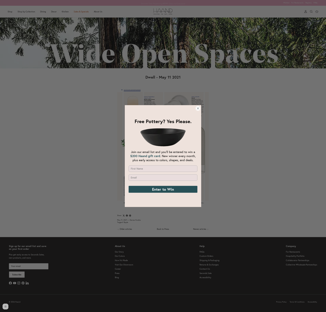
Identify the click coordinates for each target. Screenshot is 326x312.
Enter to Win (163, 189)
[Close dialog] (198, 108)
